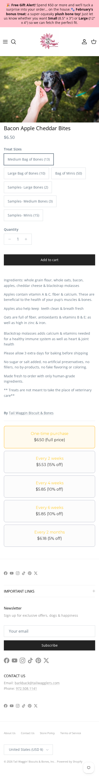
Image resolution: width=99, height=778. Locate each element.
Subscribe (50, 645)
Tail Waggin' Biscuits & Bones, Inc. (34, 761)
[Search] (16, 41)
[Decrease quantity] (8, 239)
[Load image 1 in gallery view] (49, 89)
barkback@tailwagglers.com (37, 683)
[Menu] (5, 41)
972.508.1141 (26, 688)
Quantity (11, 229)
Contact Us (27, 733)
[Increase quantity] (27, 239)
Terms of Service (70, 733)
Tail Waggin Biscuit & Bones (31, 413)
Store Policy (47, 733)
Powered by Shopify (69, 761)
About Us (9, 733)
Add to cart (49, 259)
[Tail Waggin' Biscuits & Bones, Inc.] (49, 42)
